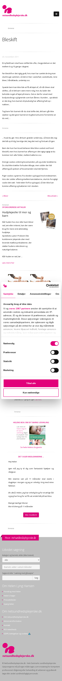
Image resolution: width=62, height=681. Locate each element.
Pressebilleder (10, 600)
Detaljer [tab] (22, 294)
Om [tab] (57, 294)
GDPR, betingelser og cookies (16, 633)
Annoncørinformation (12, 621)
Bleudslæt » (53, 196)
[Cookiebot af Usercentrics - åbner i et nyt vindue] (46, 286)
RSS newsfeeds (10, 629)
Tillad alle (31, 383)
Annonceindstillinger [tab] (40, 294)
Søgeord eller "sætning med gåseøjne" (18, 573)
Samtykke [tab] (8, 294)
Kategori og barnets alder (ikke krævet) (18, 555)
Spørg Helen (9, 604)
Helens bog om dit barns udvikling (31, 422)
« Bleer (5, 196)
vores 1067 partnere (19, 308)
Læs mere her (8, 262)
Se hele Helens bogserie (31, 447)
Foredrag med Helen (12, 591)
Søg (36, 577)
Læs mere (38, 400)
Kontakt (7, 625)
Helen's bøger (9, 596)
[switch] (54, 352)
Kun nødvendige (31, 392)
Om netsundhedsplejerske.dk (16, 617)
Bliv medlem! (31, 514)
